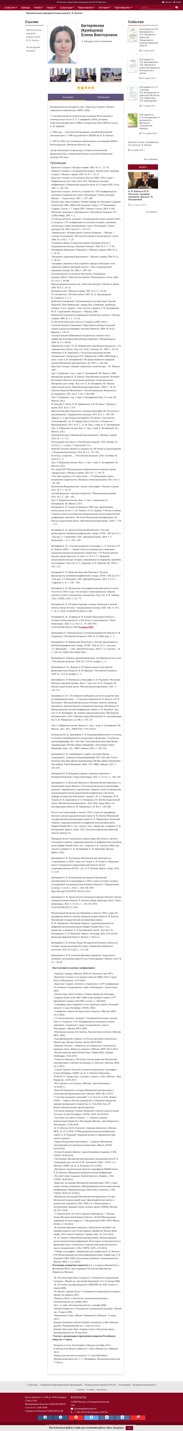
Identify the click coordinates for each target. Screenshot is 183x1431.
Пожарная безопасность (144, 1371)
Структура (32, 1371)
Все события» (151, 159)
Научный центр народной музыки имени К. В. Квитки (54, 13)
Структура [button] (66, 7)
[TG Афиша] (60, 1404)
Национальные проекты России (100, 1371)
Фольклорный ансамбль (33, 49)
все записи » (152, 212)
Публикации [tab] (103, 83)
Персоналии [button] (85, 7)
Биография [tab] (68, 83)
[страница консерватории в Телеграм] (45, 1404)
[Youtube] (76, 1404)
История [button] (104, 7)
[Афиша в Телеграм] (137, 1404)
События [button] (10, 7)
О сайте (90, 1376)
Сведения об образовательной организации (61, 1371)
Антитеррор (124, 1371)
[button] (130, 191)
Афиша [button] (25, 7)
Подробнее (118, 1427)
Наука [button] (50, 7)
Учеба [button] (37, 7)
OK (129, 1428)
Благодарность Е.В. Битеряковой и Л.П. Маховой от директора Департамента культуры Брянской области (148, 37)
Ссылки (80, 1376)
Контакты (101, 1376)
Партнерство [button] (122, 7)
